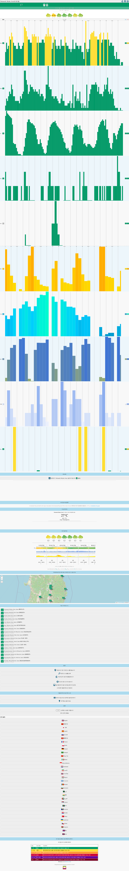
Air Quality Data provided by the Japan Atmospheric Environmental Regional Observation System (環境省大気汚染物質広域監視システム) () (64, 505)
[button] (50, 589)
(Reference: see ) (60, 853)
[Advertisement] (40, 490)
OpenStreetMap (121, 602)
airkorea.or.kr (68, 861)
